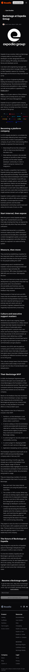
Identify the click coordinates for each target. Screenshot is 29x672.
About (3, 658)
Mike (2, 94)
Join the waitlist (18, 2)
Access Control (5, 628)
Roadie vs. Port (20, 631)
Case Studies (9, 10)
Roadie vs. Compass (21, 637)
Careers (3, 663)
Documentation (20, 617)
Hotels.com (4, 90)
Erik (2, 79)
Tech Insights (5, 626)
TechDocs (3, 623)
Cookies (18, 663)
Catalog (3, 617)
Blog (2, 660)
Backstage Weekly (20, 650)
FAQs (17, 623)
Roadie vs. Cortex (20, 634)
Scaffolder (4, 620)
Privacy (18, 660)
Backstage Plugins (21, 644)
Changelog (19, 626)
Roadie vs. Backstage (21, 628)
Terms (17, 658)
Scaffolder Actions (21, 647)
